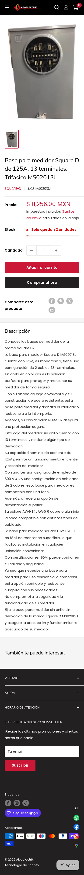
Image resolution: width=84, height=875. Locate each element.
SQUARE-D (13, 188)
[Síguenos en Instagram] (17, 803)
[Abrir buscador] (57, 7)
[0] (75, 7)
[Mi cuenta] (66, 7)
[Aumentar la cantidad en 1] (56, 250)
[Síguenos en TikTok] (25, 803)
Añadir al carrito (42, 267)
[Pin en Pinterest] (60, 300)
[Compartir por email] (52, 310)
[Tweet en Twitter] (69, 300)
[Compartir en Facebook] (52, 300)
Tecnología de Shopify (22, 865)
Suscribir (20, 765)
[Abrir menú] (7, 7)
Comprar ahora (42, 282)
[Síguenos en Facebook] (8, 803)
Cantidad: (14, 250)
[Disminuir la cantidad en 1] (31, 250)
